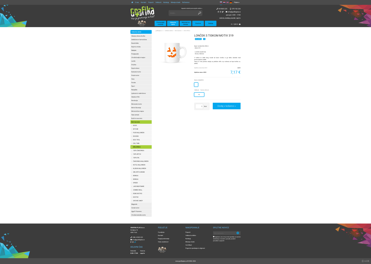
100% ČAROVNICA (138, 150)
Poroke (133, 82)
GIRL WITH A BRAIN (139, 172)
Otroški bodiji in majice (138, 57)
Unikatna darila (173, 23)
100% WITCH (137, 154)
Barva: (199, 80)
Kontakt (143, 2)
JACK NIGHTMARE (138, 186)
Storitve (198, 23)
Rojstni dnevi (135, 68)
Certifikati (189, 245)
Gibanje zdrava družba (138, 36)
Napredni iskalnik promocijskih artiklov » (191, 8)
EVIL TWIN (136, 143)
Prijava (237, 2)
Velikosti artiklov (191, 235)
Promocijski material (160, 23)
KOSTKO (135, 197)
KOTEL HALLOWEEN (139, 165)
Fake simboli (135, 115)
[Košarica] (236, 24)
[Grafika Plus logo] (142, 13)
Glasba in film (135, 97)
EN (227, 2)
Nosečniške (135, 43)
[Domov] (132, 2)
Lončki (133, 61)
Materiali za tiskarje (185, 23)
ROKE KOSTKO (137, 193)
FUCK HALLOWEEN (138, 132)
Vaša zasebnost (163, 242)
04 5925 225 (223, 9)
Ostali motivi (135, 208)
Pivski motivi (135, 75)
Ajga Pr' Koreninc (136, 211)
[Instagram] (220, 12)
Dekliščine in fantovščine (139, 39)
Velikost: (201, 90)
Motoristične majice (137, 111)
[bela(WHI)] (196, 85)
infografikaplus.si (234, 12)
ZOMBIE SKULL (137, 190)
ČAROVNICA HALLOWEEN (140, 161)
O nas (137, 2)
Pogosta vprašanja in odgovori (195, 248)
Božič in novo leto (136, 118)
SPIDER (135, 183)
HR (224, 2)
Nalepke (133, 50)
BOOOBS (136, 136)
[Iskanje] (199, 13)
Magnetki (134, 204)
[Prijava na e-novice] (238, 233)
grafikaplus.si (159, 30)
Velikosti (158, 2)
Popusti (151, 2)
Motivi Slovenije (136, 107)
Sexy (132, 79)
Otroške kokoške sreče (138, 215)
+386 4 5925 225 (137, 237)
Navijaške (134, 90)
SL (221, 2)
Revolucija (134, 100)
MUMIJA (135, 175)
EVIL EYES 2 (136, 147)
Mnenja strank (175, 2)
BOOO (135, 125)
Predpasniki (135, 54)
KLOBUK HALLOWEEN (139, 168)
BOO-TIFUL (136, 140)
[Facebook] (218, 12)
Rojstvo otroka (135, 47)
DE (231, 2)
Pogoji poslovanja (163, 239)
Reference (185, 2)
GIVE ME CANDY (138, 200)
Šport (133, 86)
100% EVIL (136, 157)
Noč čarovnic (135, 122)
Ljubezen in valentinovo (138, 93)
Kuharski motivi (136, 72)
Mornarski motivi (136, 104)
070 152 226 (236, 9)
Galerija (210, 23)
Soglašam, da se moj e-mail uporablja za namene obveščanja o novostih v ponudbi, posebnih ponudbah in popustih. (227, 238)
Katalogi (166, 2)
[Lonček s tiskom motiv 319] (173, 52)
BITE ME (135, 129)
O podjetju (161, 232)
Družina (133, 64)
